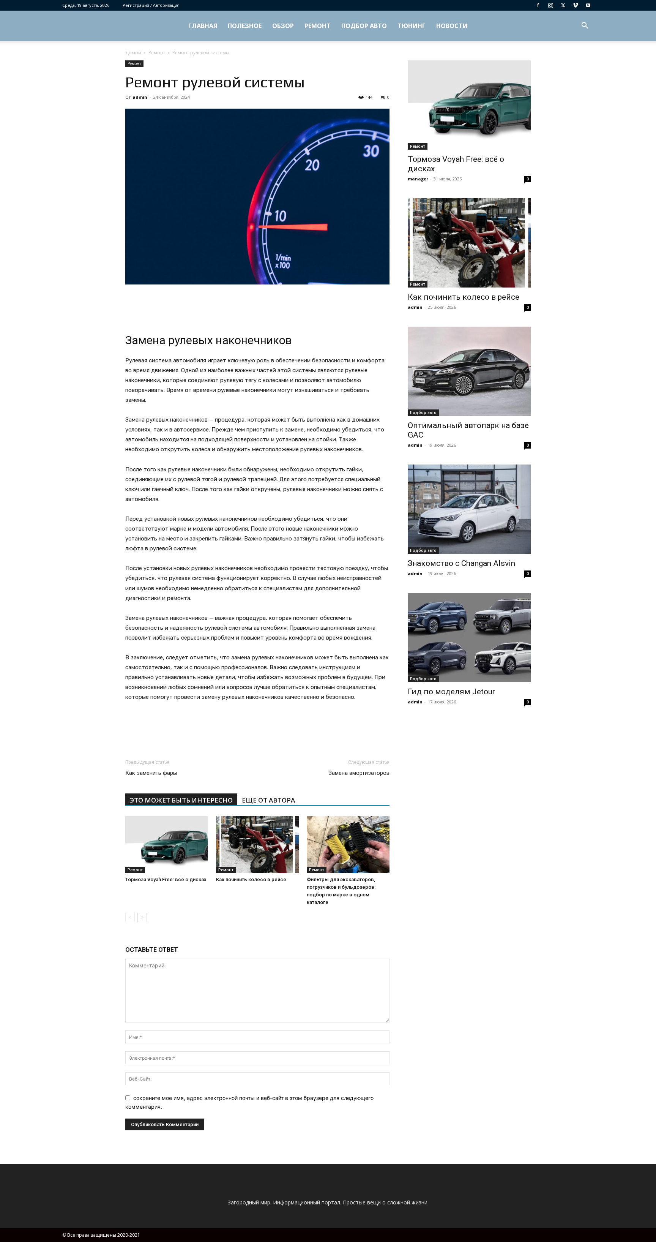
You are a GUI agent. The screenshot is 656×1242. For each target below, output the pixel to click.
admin (139, 97)
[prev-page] (130, 917)
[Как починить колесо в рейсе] (257, 844)
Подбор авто (364, 26)
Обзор (283, 26)
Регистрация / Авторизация (151, 5)
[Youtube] (588, 5)
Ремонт (317, 26)
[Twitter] (563, 5)
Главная (202, 26)
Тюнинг (411, 26)
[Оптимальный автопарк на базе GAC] (469, 371)
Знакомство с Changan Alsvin (461, 563)
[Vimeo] (575, 5)
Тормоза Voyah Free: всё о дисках (166, 879)
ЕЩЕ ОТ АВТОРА (268, 800)
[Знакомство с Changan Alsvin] (469, 509)
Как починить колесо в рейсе (251, 879)
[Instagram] (550, 5)
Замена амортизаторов (359, 773)
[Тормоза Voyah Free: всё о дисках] (166, 844)
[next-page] (142, 917)
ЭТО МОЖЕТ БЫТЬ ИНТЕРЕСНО (181, 800)
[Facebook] (538, 5)
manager (418, 179)
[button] (585, 26)
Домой (133, 52)
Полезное (245, 26)
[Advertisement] (257, 305)
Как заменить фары (151, 773)
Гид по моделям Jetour (451, 691)
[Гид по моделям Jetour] (469, 637)
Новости (452, 26)
